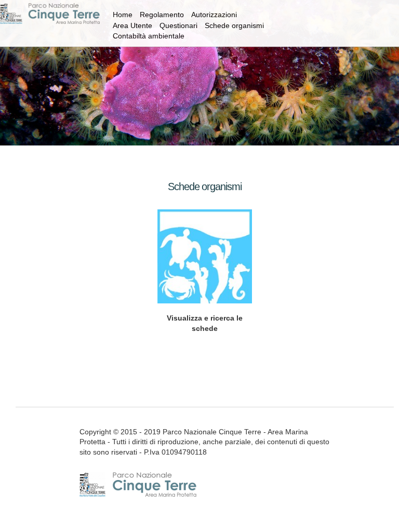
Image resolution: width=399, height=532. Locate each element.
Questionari (178, 25)
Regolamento (162, 14)
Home (122, 14)
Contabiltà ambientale (148, 36)
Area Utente (132, 25)
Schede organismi (234, 25)
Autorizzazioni (214, 14)
